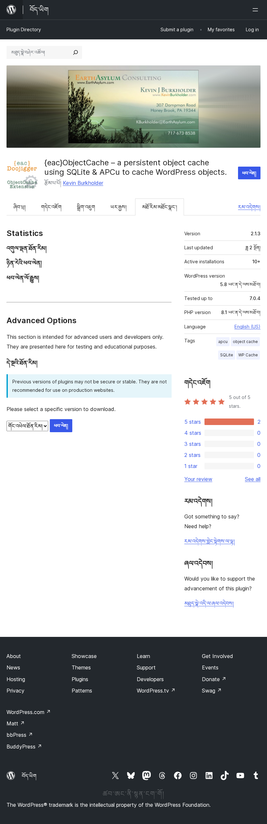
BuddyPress (24, 746)
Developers (150, 679)
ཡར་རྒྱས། (118, 207)
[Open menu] (256, 10)
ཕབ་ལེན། (249, 173)
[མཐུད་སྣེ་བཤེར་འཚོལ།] (75, 52)
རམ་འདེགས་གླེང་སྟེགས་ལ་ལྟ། (209, 541)
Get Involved (217, 656)
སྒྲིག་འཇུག (86, 207)
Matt (16, 723)
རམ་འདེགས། (249, 207)
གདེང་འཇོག (51, 207)
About (14, 656)
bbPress (20, 735)
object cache (245, 341)
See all (252, 479)
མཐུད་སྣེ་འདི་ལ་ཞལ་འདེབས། (209, 603)
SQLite (226, 354)
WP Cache (248, 354)
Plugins (80, 679)
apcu (223, 341)
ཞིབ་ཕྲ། (19, 207)
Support (146, 667)
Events (210, 667)
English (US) (247, 326)
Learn (143, 656)
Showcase (84, 656)
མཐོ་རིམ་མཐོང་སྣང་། (159, 207)
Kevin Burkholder (83, 183)
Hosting (16, 679)
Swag (212, 690)
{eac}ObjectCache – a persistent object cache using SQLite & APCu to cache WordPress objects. (135, 167)
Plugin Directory (24, 29)
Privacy (15, 690)
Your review (198, 479)
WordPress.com (29, 712)
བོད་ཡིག (29, 776)
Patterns (82, 690)
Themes (81, 667)
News (13, 667)
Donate (214, 679)
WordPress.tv (156, 690)
